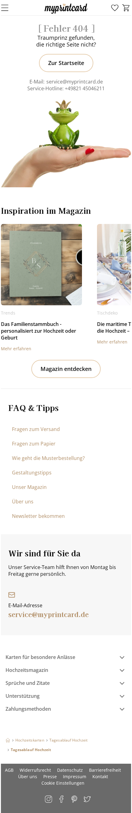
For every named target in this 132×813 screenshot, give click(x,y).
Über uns (22, 501)
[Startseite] (8, 740)
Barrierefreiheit (105, 770)
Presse (50, 776)
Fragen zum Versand (36, 429)
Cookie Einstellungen (62, 783)
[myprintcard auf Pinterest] (75, 799)
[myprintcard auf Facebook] (62, 799)
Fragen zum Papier (34, 443)
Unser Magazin (29, 487)
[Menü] (8, 7)
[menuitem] (114, 8)
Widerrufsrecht (35, 770)
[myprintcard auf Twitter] (87, 799)
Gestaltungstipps (32, 472)
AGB (9, 770)
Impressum (74, 776)
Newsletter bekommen (38, 516)
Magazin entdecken (66, 368)
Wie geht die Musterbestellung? (48, 458)
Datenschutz (70, 770)
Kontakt (100, 776)
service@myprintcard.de (74, 81)
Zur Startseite (66, 63)
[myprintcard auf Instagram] (49, 799)
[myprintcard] (66, 13)
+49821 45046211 (85, 88)
